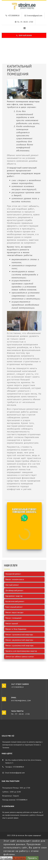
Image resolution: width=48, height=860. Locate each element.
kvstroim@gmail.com (34, 15)
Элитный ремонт (12, 585)
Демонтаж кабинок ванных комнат (19, 656)
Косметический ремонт (14, 601)
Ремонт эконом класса (14, 579)
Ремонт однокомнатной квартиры (19, 645)
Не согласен (19, 858)
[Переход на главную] (24, 9)
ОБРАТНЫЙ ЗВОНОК (25, 35)
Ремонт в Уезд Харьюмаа (15, 629)
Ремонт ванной (11, 623)
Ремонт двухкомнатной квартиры (19, 640)
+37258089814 (13, 15)
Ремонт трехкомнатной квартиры (19, 634)
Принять (32, 858)
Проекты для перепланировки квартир (21, 651)
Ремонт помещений (13, 618)
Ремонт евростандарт (14, 612)
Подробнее (6, 858)
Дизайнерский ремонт (14, 590)
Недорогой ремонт (13, 574)
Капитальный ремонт (14, 607)
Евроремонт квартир (13, 596)
